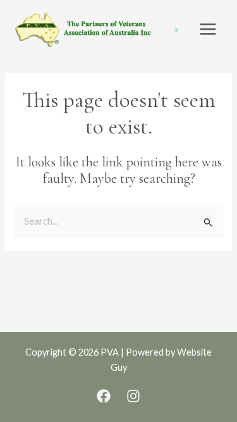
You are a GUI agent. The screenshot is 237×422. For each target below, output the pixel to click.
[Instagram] (133, 396)
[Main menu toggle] (207, 29)
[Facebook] (104, 396)
